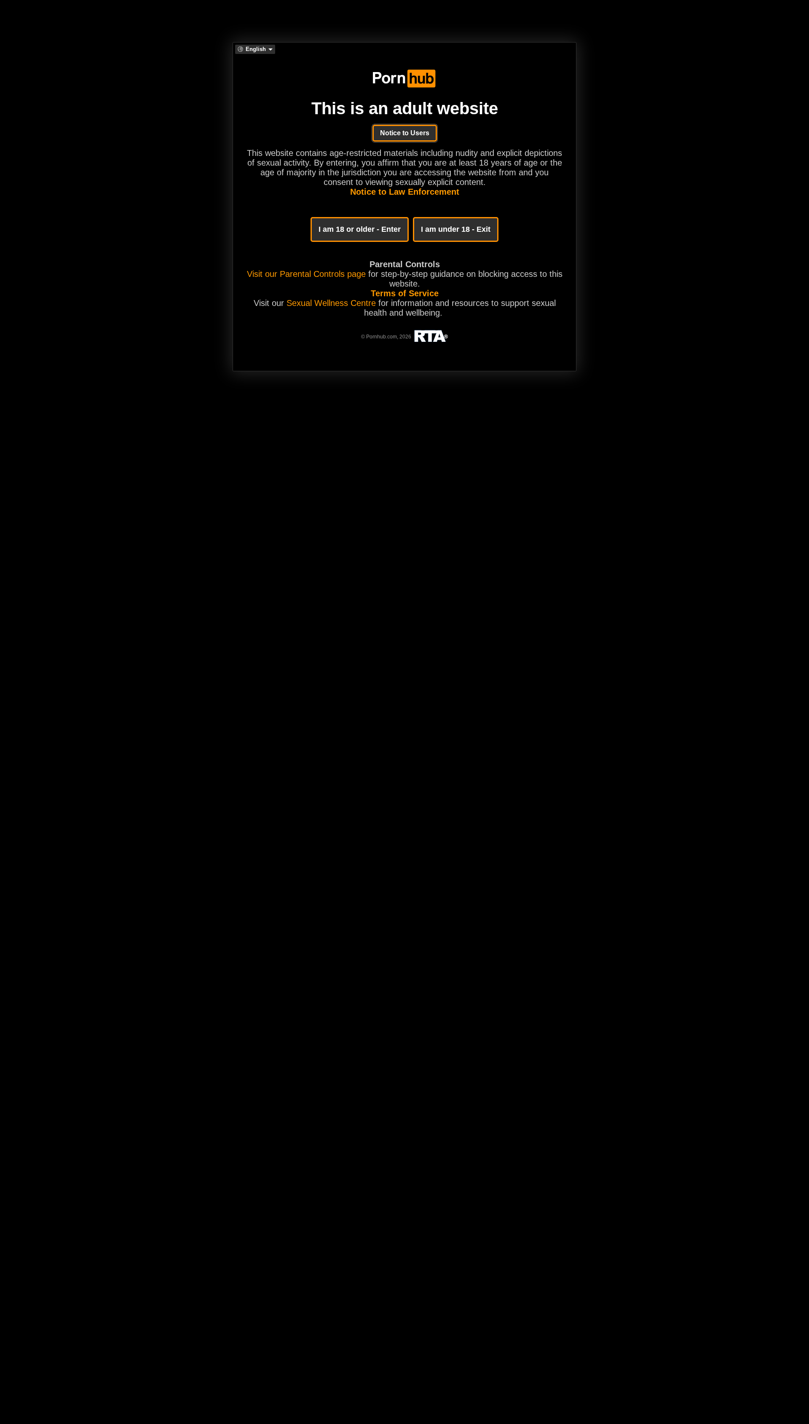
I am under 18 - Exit (455, 229)
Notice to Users (404, 133)
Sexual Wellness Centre (331, 303)
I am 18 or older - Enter (360, 229)
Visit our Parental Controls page (306, 274)
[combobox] (255, 49)
